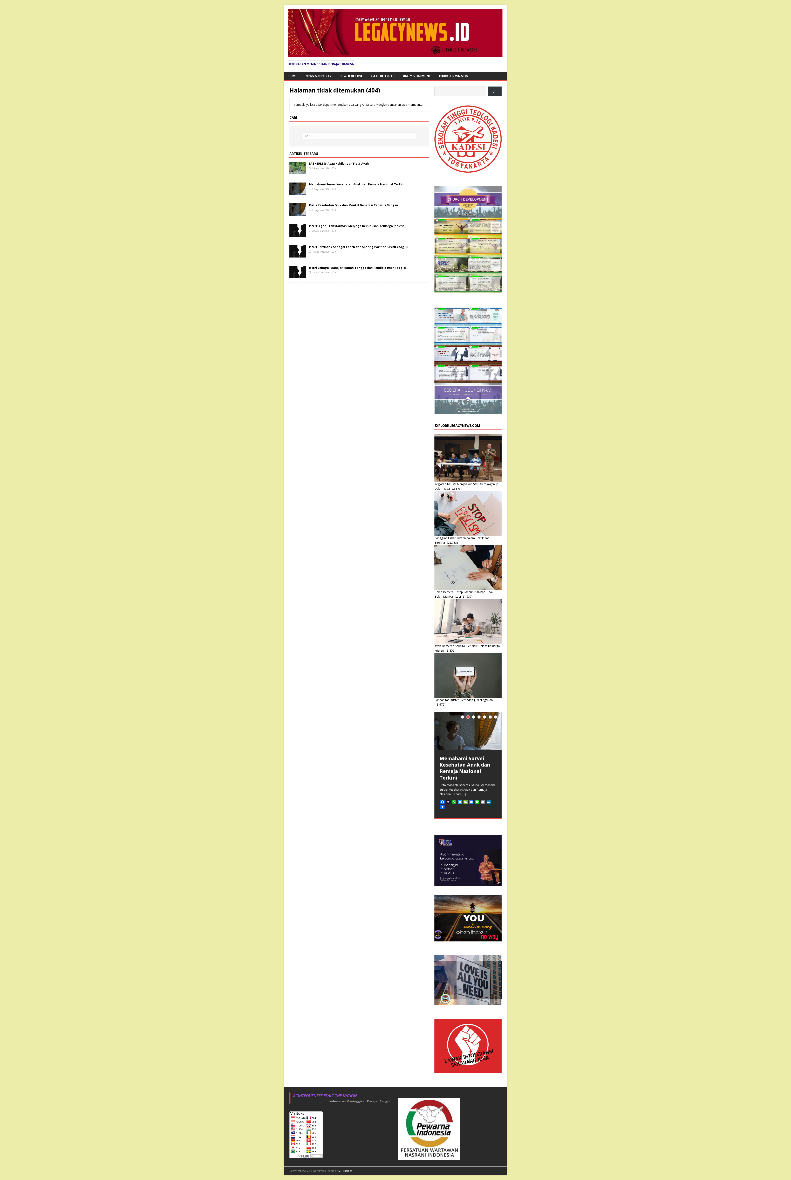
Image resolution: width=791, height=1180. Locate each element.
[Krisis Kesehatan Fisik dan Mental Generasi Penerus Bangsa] (297, 213)
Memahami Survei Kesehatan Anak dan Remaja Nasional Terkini (356, 184)
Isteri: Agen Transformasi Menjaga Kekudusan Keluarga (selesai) (357, 226)
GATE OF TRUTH (382, 76)
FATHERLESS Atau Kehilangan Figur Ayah (339, 163)
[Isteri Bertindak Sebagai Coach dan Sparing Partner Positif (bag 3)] (297, 255)
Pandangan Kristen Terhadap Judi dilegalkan (463, 700)
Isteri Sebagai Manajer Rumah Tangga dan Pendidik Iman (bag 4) (357, 268)
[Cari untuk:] (359, 135)
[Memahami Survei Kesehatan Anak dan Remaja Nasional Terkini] (297, 192)
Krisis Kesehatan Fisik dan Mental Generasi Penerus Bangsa (353, 205)
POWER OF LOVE (351, 76)
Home (292, 76)
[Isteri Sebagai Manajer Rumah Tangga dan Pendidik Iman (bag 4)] (297, 276)
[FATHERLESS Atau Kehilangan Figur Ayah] (297, 172)
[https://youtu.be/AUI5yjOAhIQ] (495, 91)
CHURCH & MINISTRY (453, 76)
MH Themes (345, 1171)
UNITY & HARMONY (417, 76)
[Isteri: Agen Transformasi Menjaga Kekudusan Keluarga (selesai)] (297, 234)
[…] (464, 794)
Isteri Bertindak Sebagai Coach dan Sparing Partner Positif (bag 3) (358, 247)
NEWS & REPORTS (318, 76)
